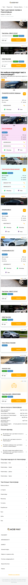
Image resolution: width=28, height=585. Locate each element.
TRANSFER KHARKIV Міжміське (11, 93)
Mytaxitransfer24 (6, 209)
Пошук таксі (9, 7)
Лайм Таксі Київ (6, 59)
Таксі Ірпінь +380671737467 (10, 33)
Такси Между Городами (8, 343)
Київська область (18, 7)
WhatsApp (8, 109)
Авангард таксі (6, 368)
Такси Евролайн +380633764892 (11, 394)
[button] (26, 85)
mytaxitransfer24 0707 (8, 250)
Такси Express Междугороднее (11, 169)
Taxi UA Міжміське (7, 128)
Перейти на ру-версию (14, 574)
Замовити (18, 39)
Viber (21, 109)
